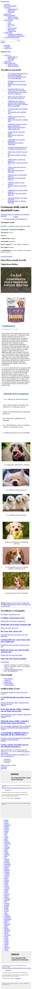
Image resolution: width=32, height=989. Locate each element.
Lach (9, 23)
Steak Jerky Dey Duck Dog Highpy (13, 659)
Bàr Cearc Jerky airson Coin (16, 98)
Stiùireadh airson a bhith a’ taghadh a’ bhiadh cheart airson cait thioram (15, 722)
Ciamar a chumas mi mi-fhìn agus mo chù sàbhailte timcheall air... (14, 745)
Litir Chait (11, 12)
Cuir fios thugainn (9, 685)
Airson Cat (7, 7)
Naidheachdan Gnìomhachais (16, 36)
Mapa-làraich (25, 751)
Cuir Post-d (4, 767)
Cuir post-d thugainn (6, 256)
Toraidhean (7, 47)
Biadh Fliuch (11, 10)
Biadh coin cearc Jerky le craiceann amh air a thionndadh (18, 105)
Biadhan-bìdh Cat (13, 9)
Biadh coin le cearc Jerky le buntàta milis (17, 603)
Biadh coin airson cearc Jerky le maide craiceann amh (17, 128)
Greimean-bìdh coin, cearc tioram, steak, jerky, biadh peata (17, 92)
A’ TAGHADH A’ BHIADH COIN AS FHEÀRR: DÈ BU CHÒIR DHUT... (14, 734)
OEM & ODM (8, 20)
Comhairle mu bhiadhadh (15, 34)
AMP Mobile (4, 753)
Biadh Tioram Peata (9, 15)
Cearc (9, 21)
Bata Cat (3, 754)
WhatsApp (4, 768)
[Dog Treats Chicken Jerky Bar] (9, 628)
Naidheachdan (8, 32)
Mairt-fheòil (11, 25)
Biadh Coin (15, 754)
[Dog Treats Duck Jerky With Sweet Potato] (13, 621)
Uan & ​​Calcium (12, 28)
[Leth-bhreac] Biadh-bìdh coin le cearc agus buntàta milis (17, 77)
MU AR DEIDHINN (10, 6)
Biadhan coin (23, 754)
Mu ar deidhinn (8, 678)
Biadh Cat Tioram (13, 17)
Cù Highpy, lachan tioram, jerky (17, 149)
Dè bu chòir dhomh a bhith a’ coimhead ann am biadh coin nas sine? (15, 710)
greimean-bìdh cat (9, 756)
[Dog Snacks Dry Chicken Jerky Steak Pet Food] (16, 636)
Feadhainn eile (12, 31)
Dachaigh (7, 4)
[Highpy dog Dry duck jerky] (10, 614)
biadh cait (9, 754)
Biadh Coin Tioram (13, 18)
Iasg (9, 26)
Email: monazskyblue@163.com (13, 669)
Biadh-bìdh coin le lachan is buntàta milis (16, 624)
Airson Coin (7, 14)
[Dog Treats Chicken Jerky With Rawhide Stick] (16, 646)
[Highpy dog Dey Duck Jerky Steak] (11, 655)
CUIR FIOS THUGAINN (11, 37)
